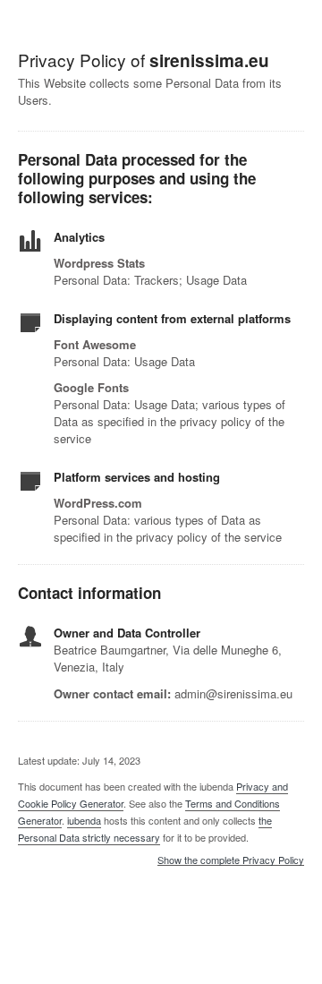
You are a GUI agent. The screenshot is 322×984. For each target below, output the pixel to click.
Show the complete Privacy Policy (230, 860)
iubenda (84, 820)
